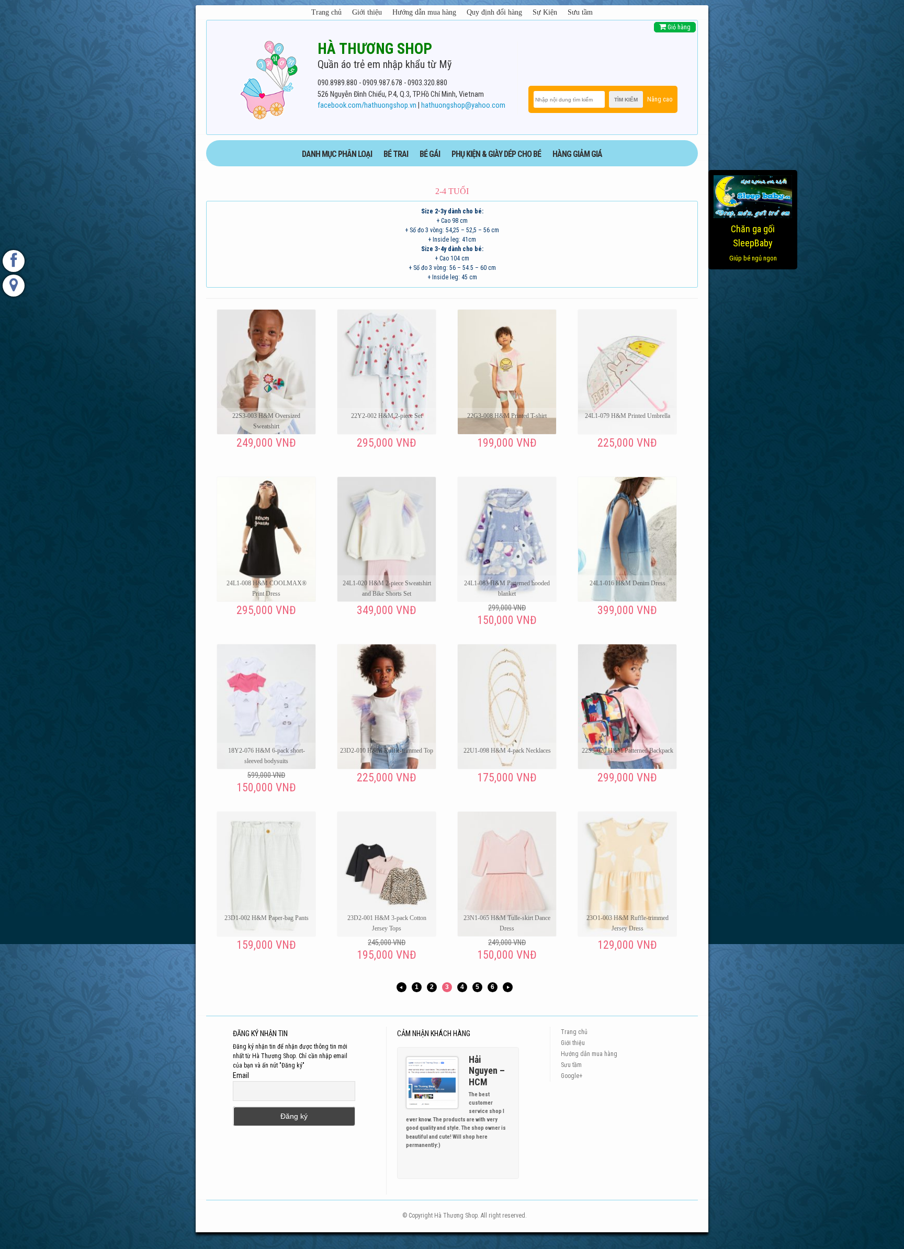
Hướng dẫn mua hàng (424, 12)
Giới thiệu (367, 12)
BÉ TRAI (395, 154)
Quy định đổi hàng (494, 12)
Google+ (571, 1076)
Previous (497, 1158)
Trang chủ (326, 12)
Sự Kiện (545, 12)
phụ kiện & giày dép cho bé (496, 154)
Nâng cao (659, 99)
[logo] (269, 78)
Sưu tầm (580, 12)
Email (241, 1075)
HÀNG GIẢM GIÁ (577, 154)
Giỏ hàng (678, 27)
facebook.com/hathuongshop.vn (367, 105)
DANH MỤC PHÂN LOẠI (337, 154)
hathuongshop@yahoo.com (463, 105)
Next (506, 1158)
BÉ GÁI (430, 154)
